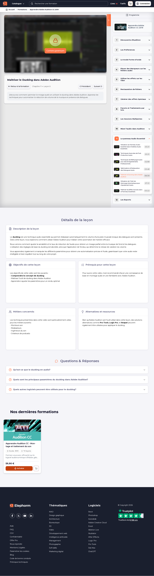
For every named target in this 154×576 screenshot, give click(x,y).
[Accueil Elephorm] (20, 505)
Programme (134, 15)
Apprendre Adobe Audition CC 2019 (44, 9)
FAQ (12, 529)
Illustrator (92, 533)
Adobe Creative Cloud (97, 523)
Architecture (54, 519)
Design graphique (56, 515)
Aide (12, 526)
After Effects (93, 537)
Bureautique (54, 523)
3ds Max (91, 548)
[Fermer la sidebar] (109, 20)
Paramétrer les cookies (19, 551)
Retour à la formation (19, 86)
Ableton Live (93, 530)
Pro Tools (92, 544)
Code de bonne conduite (20, 558)
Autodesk (92, 519)
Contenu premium (55, 51)
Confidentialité (16, 537)
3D (50, 526)
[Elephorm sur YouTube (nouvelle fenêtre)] (24, 515)
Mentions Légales (17, 548)
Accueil (11, 9)
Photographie (55, 544)
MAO (51, 512)
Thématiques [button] (58, 505)
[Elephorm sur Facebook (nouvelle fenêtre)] (12, 515)
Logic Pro (92, 541)
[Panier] (130, 3)
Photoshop (93, 515)
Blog (12, 555)
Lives (113, 4)
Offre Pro (14, 540)
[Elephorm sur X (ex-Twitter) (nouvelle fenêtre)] (18, 515)
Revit (90, 512)
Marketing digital (56, 551)
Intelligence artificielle (58, 537)
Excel (90, 526)
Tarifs (123, 4)
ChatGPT (92, 551)
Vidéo (51, 530)
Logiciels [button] (94, 505)
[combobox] (68, 3)
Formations (22, 9)
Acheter (20, 468)
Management (55, 541)
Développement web (58, 533)
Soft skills (53, 548)
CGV (12, 533)
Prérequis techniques (19, 562)
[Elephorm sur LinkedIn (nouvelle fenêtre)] (31, 515)
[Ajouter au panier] (36, 468)
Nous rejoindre (16, 544)
